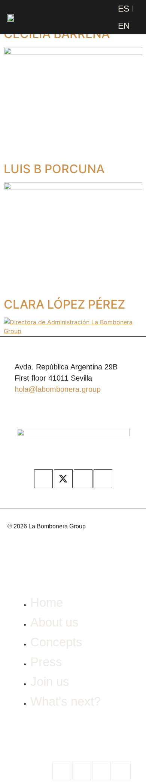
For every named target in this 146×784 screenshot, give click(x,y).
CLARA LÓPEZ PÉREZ (64, 304)
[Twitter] (81, 771)
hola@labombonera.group (58, 389)
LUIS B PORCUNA (54, 169)
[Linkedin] (103, 478)
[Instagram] (83, 478)
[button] (93, 17)
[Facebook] (43, 478)
